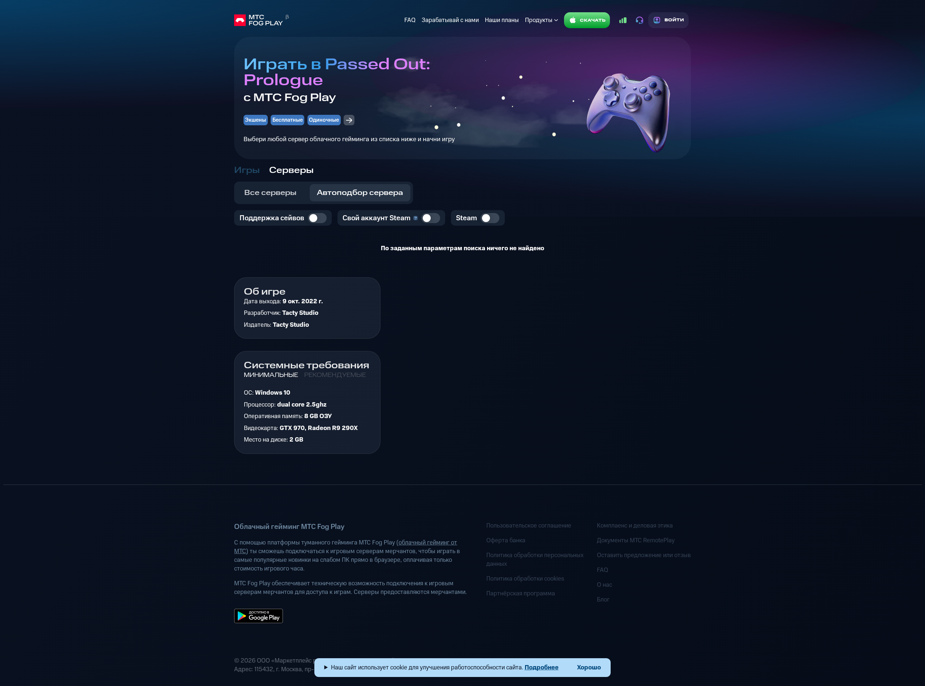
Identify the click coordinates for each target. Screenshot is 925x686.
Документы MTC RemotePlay (636, 540)
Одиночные (324, 120)
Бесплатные (287, 120)
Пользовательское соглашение (528, 525)
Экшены (255, 120)
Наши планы (502, 20)
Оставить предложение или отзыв (644, 555)
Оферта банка (505, 540)
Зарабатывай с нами (450, 20)
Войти (674, 20)
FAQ (410, 20)
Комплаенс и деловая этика (635, 525)
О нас (604, 585)
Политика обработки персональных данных (535, 559)
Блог (603, 599)
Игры (247, 170)
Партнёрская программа (520, 593)
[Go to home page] (317, 20)
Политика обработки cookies (525, 578)
